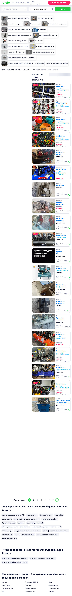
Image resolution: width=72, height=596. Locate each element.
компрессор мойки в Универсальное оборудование (43, 558)
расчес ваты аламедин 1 (52, 527)
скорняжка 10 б (31, 515)
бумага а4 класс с (46, 515)
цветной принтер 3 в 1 (35, 523)
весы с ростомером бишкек (24, 535)
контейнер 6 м (7, 535)
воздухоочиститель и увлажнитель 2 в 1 (28, 531)
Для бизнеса (20, 3)
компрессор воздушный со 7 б (13, 515)
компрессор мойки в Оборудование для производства (15, 558)
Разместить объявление (59, 3)
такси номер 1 (7, 531)
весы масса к (7, 519)
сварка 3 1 (21, 523)
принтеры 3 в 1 (35, 527)
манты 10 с (59, 515)
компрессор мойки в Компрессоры (14, 562)
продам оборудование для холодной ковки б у (27, 519)
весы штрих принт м (9, 539)
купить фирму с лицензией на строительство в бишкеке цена (56, 531)
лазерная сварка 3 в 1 (49, 519)
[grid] (51, 289)
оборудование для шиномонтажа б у (15, 527)
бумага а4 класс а (8, 523)
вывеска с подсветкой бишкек (47, 535)
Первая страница (20, 500)
